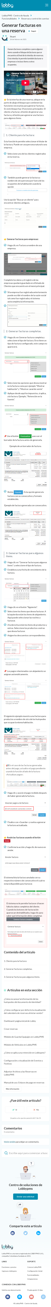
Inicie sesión (9, 1141)
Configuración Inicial (34, 1271)
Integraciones (32, 1279)
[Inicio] (7, 5)
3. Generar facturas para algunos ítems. (22, 977)
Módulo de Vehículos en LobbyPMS (20, 1044)
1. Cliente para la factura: (15, 961)
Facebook (13, 1233)
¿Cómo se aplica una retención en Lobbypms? (24, 1052)
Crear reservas (11, 1029)
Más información (12, 1089)
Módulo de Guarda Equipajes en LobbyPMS (24, 1036)
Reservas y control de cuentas (35, 18)
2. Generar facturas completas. (18, 969)
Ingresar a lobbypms (9, 1271)
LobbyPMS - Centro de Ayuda (15, 15)
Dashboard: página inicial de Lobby (20, 1021)
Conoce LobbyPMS (34, 1267)
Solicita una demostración (11, 1290)
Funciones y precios (9, 1267)
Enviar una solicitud (25, 1196)
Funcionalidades (9, 18)
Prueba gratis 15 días (35, 1290)
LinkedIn (38, 1233)
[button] (46, 5)
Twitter (25, 1233)
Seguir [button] (33, 31)
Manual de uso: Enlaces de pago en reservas (24, 1082)
